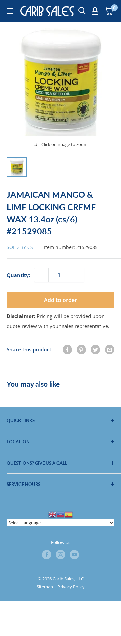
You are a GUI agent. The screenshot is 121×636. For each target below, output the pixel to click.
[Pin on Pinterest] (81, 349)
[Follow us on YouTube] (74, 554)
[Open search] (82, 11)
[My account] (95, 11)
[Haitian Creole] (60, 514)
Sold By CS (20, 247)
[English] (52, 514)
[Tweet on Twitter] (95, 349)
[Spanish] (69, 514)
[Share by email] (109, 349)
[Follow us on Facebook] (46, 554)
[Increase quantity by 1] (77, 275)
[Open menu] (10, 11)
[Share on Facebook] (67, 349)
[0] (109, 11)
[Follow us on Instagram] (60, 554)
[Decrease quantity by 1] (41, 275)
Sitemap (45, 587)
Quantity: (18, 275)
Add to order (60, 300)
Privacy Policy (71, 587)
